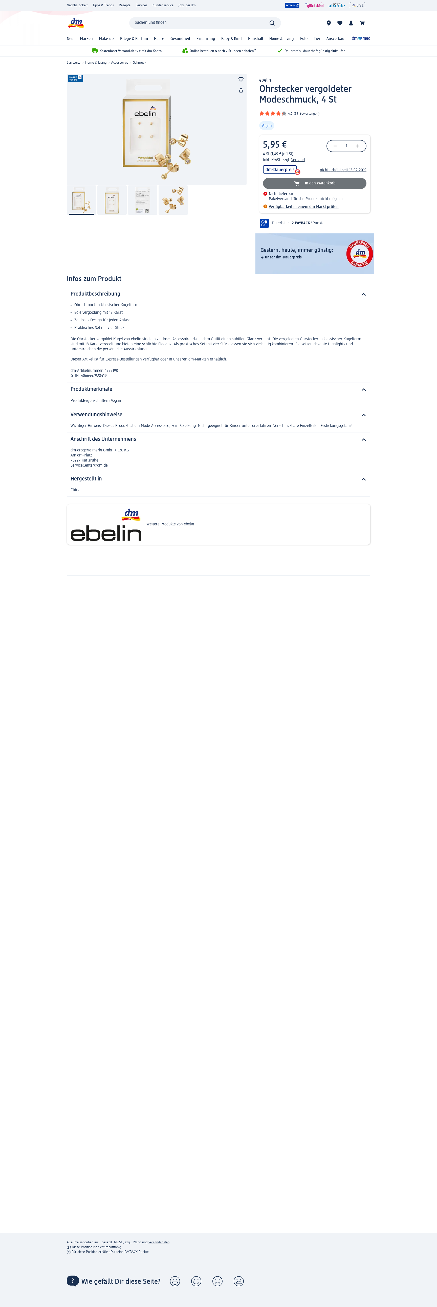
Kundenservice (162, 5)
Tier (317, 39)
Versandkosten (158, 1242)
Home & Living (281, 39)
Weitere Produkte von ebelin (170, 524)
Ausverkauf (336, 39)
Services (141, 5)
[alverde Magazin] (337, 5)
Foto (304, 39)
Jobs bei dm (187, 5)
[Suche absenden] (272, 23)
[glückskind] (314, 5)
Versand (298, 160)
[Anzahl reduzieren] (335, 146)
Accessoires (119, 62)
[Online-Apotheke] (361, 39)
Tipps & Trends (103, 5)
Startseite (73, 62)
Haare (159, 39)
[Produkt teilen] (241, 90)
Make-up (106, 39)
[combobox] (205, 23)
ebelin (265, 80)
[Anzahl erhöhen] (358, 146)
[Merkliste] (340, 23)
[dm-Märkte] (329, 23)
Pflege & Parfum (134, 39)
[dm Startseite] (75, 23)
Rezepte (124, 5)
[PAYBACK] (292, 5)
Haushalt (255, 39)
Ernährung (205, 39)
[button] (175, 1281)
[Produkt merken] (241, 79)
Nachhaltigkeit (77, 5)
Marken (86, 39)
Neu (70, 39)
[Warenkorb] (362, 23)
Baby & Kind (231, 39)
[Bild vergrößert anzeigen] (156, 129)
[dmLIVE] (357, 5)
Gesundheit (180, 39)
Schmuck (139, 62)
